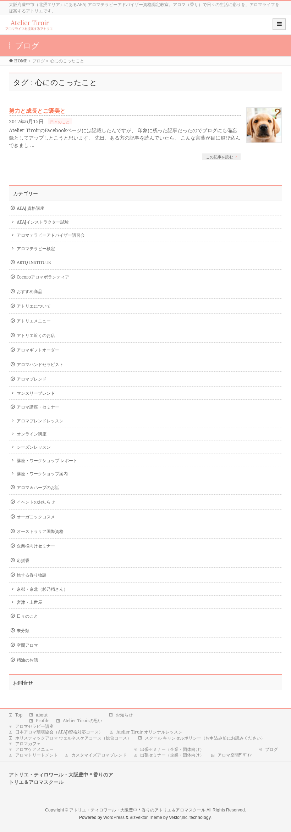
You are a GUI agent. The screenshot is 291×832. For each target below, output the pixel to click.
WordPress (114, 817)
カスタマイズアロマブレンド (99, 755)
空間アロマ (27, 645)
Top (18, 715)
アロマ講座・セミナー (38, 407)
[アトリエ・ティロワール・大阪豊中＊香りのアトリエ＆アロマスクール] (29, 27)
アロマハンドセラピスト (40, 364)
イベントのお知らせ (36, 502)
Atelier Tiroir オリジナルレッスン (149, 732)
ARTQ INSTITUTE (34, 262)
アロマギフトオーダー (38, 350)
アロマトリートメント (36, 755)
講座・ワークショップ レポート (47, 460)
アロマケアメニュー (34, 749)
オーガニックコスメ (36, 517)
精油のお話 (27, 660)
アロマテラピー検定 (36, 249)
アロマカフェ (28, 744)
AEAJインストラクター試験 (43, 222)
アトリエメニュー (34, 321)
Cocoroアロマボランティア (43, 277)
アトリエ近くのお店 (36, 335)
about (42, 715)
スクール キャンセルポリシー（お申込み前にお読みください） (205, 738)
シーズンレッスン (34, 447)
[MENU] (279, 24)
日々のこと (60, 121)
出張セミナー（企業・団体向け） (172, 749)
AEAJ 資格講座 (30, 208)
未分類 (23, 631)
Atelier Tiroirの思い (82, 721)
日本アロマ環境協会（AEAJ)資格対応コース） (59, 732)
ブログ (271, 749)
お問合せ (23, 683)
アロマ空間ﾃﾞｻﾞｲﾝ (235, 755)
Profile (42, 721)
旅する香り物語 (31, 575)
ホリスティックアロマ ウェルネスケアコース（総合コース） (73, 738)
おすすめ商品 (29, 291)
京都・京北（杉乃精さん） (42, 589)
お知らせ (124, 715)
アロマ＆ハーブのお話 (38, 487)
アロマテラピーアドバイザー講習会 (51, 235)
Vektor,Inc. (178, 817)
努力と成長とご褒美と (37, 111)
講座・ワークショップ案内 (42, 474)
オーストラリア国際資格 (40, 531)
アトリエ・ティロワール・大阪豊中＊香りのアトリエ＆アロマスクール (137, 810)
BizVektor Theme (146, 817)
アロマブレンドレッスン (40, 421)
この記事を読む (219, 156)
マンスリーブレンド (36, 393)
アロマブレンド (31, 379)
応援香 (23, 560)
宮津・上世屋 (29, 602)
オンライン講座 (31, 434)
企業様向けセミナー (36, 546)
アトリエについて (34, 306)
